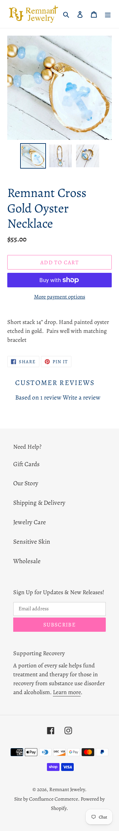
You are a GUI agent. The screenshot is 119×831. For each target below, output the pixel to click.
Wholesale (27, 561)
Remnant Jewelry (67, 789)
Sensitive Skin (31, 541)
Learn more (67, 692)
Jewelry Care (29, 522)
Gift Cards (26, 464)
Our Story (25, 483)
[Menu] (108, 14)
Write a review (81, 397)
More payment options (59, 297)
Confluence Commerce (53, 798)
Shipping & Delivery (39, 502)
